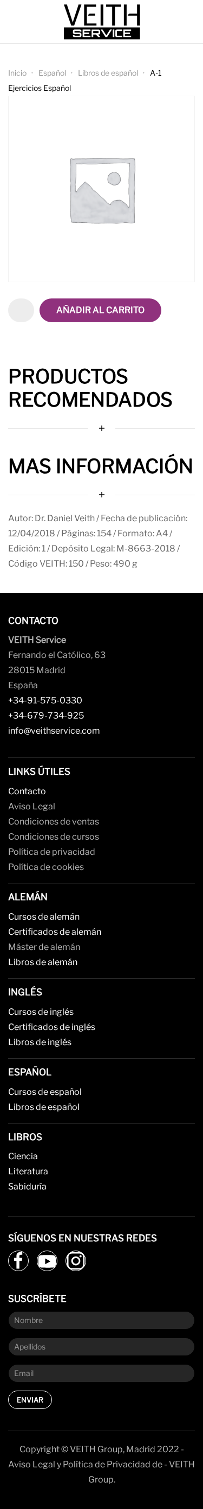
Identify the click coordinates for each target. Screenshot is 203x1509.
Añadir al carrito (100, 310)
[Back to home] (101, 21)
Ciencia (23, 1156)
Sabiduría (27, 1186)
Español (52, 72)
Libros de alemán (42, 962)
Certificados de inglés (51, 1027)
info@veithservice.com (54, 731)
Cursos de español (45, 1092)
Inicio (17, 72)
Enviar (30, 1399)
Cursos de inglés (41, 1012)
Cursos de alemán (44, 917)
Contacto (27, 791)
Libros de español (108, 72)
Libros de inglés (39, 1042)
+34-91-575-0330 (45, 700)
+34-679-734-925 (46, 715)
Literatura (28, 1171)
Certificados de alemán (54, 932)
